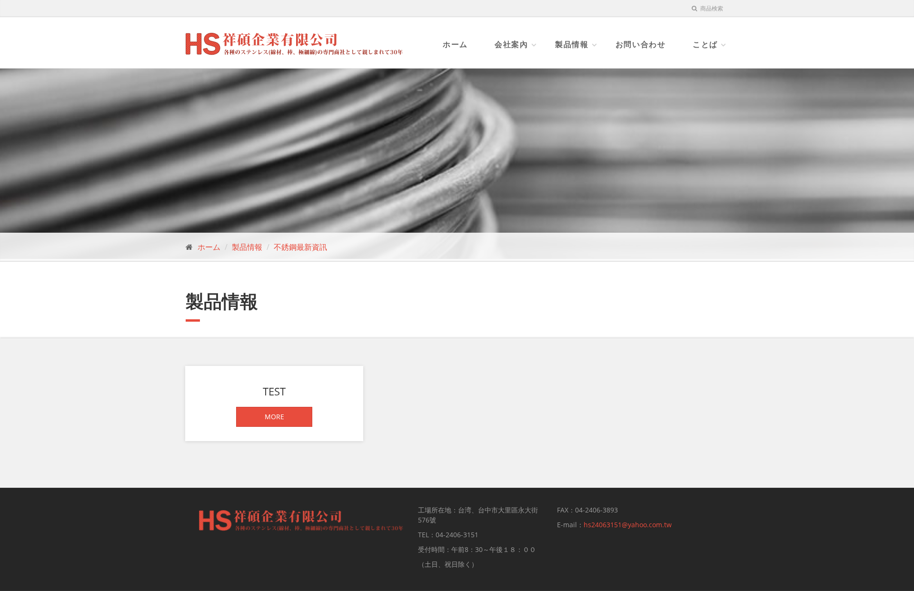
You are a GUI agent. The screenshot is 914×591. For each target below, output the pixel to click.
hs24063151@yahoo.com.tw (628, 524)
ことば (705, 44)
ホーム (455, 44)
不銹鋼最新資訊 (300, 247)
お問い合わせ (641, 44)
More (274, 416)
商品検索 (711, 8)
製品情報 (572, 44)
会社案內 (511, 44)
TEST (274, 391)
